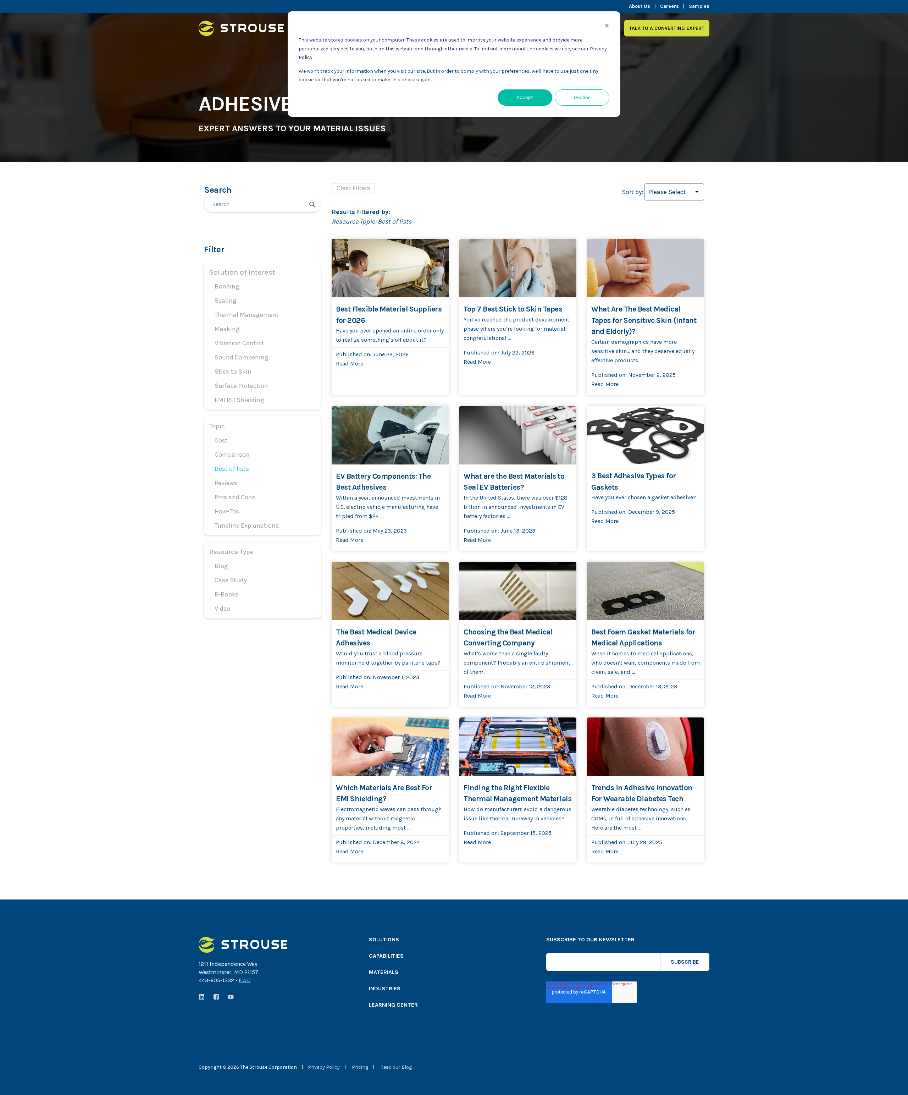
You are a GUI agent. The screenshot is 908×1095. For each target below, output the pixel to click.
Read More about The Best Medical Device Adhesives (385, 571)
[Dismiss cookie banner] (606, 26)
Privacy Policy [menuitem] (324, 1067)
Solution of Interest (242, 272)
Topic (217, 426)
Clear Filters (353, 188)
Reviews (226, 483)
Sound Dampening (241, 357)
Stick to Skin (233, 371)
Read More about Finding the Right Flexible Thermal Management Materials (515, 726)
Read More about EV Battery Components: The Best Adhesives (385, 415)
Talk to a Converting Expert (666, 28)
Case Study (231, 580)
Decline (582, 97)
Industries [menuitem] (384, 989)
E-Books (227, 594)
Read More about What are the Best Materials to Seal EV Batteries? (517, 415)
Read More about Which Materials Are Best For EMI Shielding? (386, 726)
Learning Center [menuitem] (393, 1005)
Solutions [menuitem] (384, 940)
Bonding (227, 286)
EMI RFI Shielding (239, 400)
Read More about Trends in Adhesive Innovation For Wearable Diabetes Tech (636, 726)
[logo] (243, 945)
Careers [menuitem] (669, 6)
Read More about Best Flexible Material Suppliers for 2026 (382, 248)
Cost (221, 440)
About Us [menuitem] (639, 6)
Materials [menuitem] (383, 972)
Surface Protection (241, 386)
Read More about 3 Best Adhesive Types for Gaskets (642, 415)
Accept (525, 97)
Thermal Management (247, 315)
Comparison (232, 454)
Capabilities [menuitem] (386, 956)
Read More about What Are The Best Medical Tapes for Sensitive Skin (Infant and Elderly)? (644, 248)
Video (222, 608)
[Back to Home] (241, 31)
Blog (221, 566)
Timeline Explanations (247, 525)
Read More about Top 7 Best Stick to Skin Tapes (512, 248)
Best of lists (232, 469)
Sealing (226, 300)
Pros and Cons (235, 497)
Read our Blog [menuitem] (396, 1067)
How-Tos (227, 511)
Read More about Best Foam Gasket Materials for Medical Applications (645, 571)
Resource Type (231, 552)
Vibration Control (239, 343)
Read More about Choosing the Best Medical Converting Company (516, 571)
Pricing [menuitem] (360, 1067)
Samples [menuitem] (699, 6)
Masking (227, 329)
